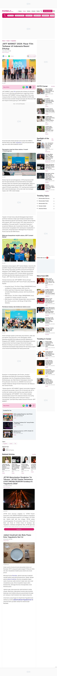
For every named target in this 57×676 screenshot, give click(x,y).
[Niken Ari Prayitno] (3, 449)
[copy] (33, 87)
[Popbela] (8, 11)
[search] (41, 11)
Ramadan (14, 575)
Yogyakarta (18, 142)
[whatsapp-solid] (23, 87)
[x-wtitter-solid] (30, 87)
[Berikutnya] (36, 462)
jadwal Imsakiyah (11, 579)
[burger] (54, 11)
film (15, 91)
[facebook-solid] (27, 87)
